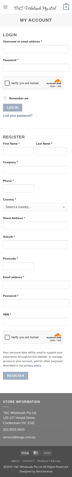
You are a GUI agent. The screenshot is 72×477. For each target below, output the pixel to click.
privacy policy (32, 365)
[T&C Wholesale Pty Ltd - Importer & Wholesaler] (35, 7)
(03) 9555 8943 (14, 429)
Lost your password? (17, 115)
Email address (19, 277)
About (15, 461)
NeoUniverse (44, 471)
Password (16, 60)
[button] (5, 7)
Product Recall (49, 461)
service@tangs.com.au (19, 437)
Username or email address (28, 41)
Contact (28, 461)
